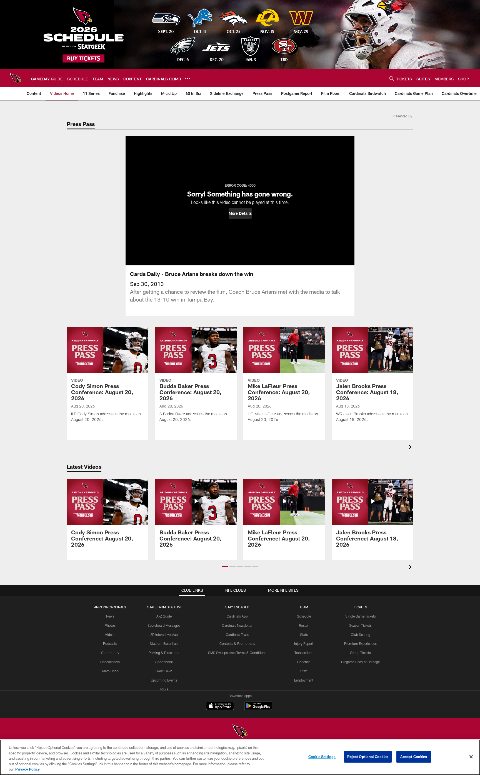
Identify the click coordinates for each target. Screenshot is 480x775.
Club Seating (360, 634)
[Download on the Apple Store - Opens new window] (220, 706)
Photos (110, 625)
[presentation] (411, 448)
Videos (110, 634)
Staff (304, 671)
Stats (304, 634)
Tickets (360, 607)
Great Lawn (164, 671)
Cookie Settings (322, 756)
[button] (240, 213)
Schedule (304, 616)
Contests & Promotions (237, 643)
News (110, 616)
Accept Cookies (413, 756)
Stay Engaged (237, 607)
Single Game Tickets (360, 616)
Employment (303, 680)
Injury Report (303, 643)
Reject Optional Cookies (368, 756)
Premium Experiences (360, 643)
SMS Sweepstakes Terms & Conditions (237, 653)
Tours (164, 689)
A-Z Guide (164, 616)
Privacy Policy (27, 769)
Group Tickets (360, 653)
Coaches (303, 662)
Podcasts (110, 643)
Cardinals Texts (237, 634)
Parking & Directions (164, 653)
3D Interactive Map (164, 634)
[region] (240, 757)
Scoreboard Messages (164, 625)
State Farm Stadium (164, 607)
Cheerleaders (110, 662)
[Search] (391, 78)
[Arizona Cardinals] (240, 731)
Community (110, 653)
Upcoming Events (164, 680)
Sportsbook (164, 662)
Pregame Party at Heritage (360, 662)
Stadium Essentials (164, 643)
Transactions (303, 653)
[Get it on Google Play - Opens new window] (258, 708)
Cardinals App (237, 616)
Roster (304, 625)
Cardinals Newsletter (237, 625)
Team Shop (110, 671)
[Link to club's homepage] (15, 78)
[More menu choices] (187, 78)
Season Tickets (360, 625)
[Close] (471, 757)
